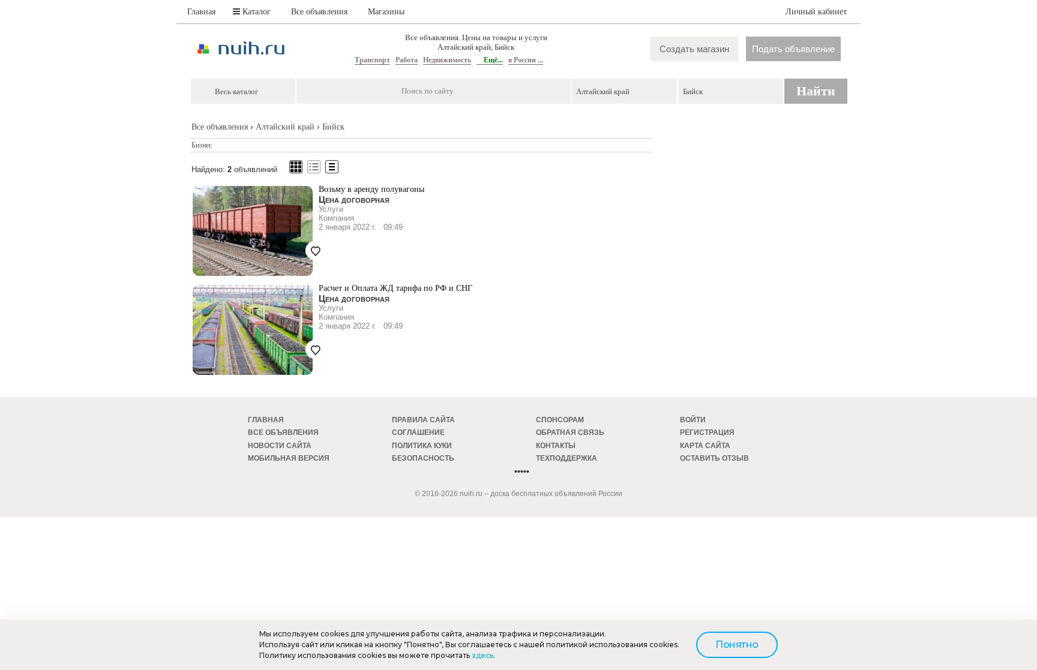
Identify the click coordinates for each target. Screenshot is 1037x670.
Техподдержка (566, 458)
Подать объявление (793, 49)
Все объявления (319, 11)
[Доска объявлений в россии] (241, 65)
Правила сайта (423, 420)
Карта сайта (705, 445)
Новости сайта (279, 445)
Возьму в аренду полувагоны (371, 189)
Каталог (255, 11)
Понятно (737, 644)
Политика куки (422, 445)
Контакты (556, 445)
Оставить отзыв (714, 458)
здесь (482, 655)
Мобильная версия (288, 458)
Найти (815, 90)
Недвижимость (447, 60)
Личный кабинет (816, 11)
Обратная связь (570, 432)
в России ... (525, 60)
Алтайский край (285, 126)
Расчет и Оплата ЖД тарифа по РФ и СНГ (395, 288)
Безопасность (423, 458)
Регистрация (707, 432)
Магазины (386, 11)
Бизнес (201, 145)
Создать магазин (694, 49)
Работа (406, 60)
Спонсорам (560, 420)
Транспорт (372, 60)
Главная (201, 11)
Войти (693, 420)
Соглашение (418, 432)
